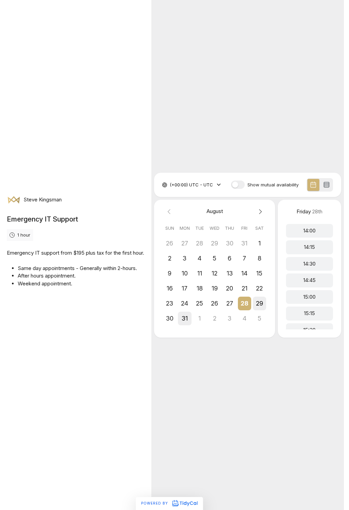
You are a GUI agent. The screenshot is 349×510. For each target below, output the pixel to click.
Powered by (155, 503)
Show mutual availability (273, 185)
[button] (244, 303)
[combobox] (170, 185)
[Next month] (259, 211)
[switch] (238, 185)
